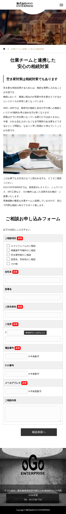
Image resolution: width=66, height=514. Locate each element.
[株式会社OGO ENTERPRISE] (33, 464)
